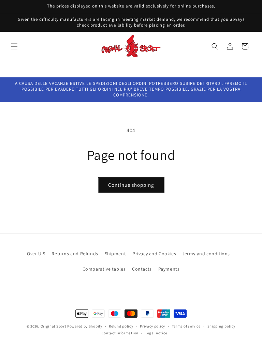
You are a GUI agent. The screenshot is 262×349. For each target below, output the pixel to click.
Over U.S (36, 254)
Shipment (115, 254)
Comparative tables (104, 269)
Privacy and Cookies (154, 254)
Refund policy (121, 326)
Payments (169, 269)
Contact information (120, 333)
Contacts (142, 269)
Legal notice (156, 333)
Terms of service (186, 326)
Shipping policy (221, 326)
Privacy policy (152, 326)
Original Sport (54, 326)
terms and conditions (206, 254)
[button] (14, 46)
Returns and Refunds (75, 254)
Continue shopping (131, 185)
